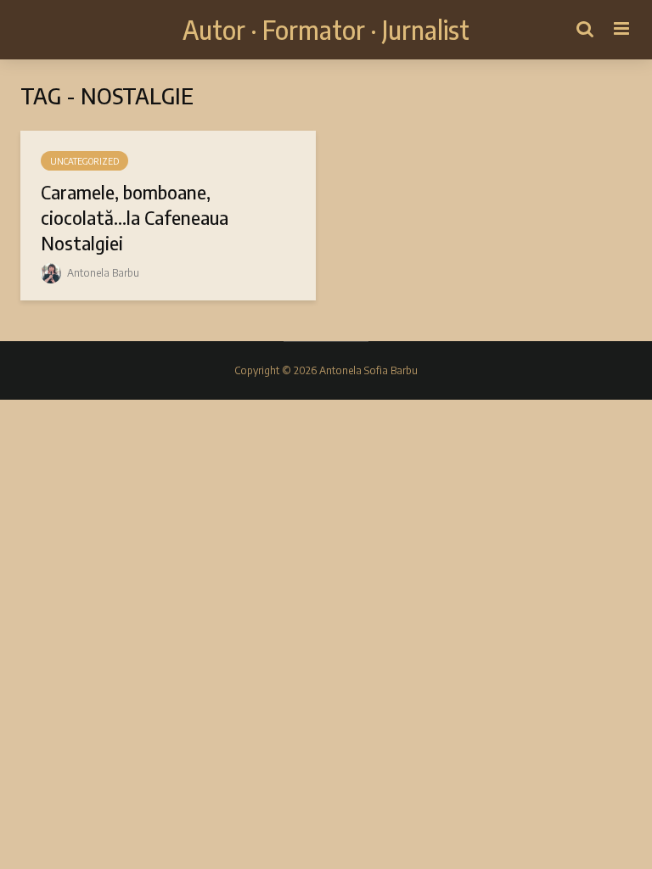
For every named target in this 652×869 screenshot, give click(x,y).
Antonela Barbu (102, 272)
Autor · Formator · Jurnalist (326, 30)
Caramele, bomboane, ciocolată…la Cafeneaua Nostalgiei (134, 217)
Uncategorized (84, 161)
